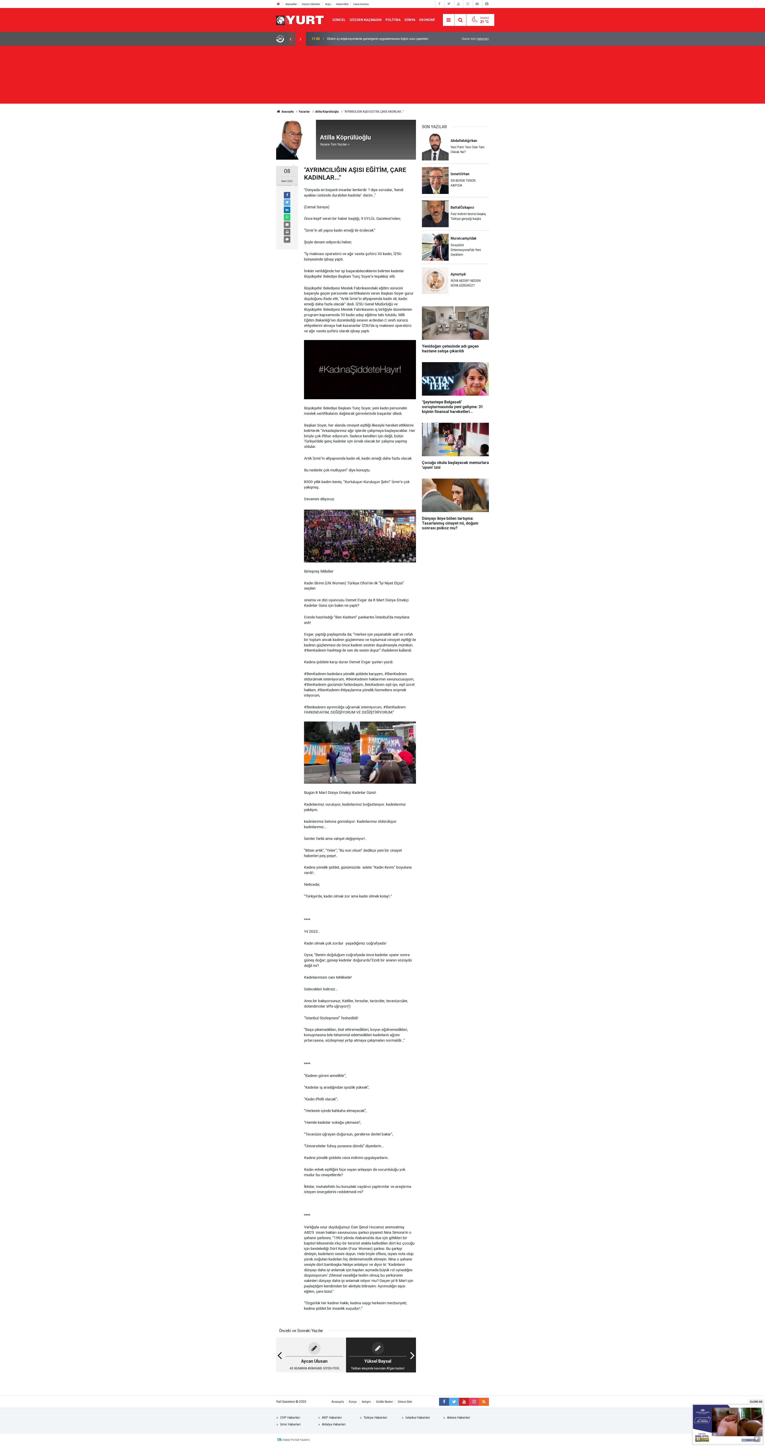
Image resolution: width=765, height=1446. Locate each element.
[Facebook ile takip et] (444, 1402)
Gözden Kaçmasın (366, 20)
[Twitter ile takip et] (454, 1402)
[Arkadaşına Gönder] (287, 224)
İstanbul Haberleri (417, 1417)
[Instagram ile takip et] (474, 1402)
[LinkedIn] (287, 210)
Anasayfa (338, 1402)
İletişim (366, 1402)
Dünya (410, 20)
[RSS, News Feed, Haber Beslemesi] (484, 1402)
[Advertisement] (382, 76)
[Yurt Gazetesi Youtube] (458, 4)
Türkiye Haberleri (375, 1417)
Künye (353, 1402)
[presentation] (290, 38)
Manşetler (291, 4)
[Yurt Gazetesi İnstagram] (468, 4)
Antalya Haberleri (334, 1424)
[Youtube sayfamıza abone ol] (464, 1402)
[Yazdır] (287, 232)
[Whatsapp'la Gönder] (287, 217)
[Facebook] (287, 195)
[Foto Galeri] (486, 4)
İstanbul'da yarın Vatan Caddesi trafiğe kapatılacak (362, 39)
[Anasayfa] (278, 4)
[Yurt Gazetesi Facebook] (439, 4)
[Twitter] (287, 202)
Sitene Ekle (342, 4)
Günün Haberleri (311, 4)
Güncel (339, 20)
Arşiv (328, 4)
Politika (393, 20)
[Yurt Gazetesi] (300, 20)
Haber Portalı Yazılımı (296, 1439)
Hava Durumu (361, 4)
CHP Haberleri (290, 1417)
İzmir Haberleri (290, 1424)
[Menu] (448, 20)
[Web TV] (477, 4)
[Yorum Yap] (287, 239)
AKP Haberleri (332, 1417)
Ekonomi (427, 20)
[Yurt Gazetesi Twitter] (449, 4)
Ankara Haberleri (458, 1417)
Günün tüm (475, 39)
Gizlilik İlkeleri (384, 1402)
